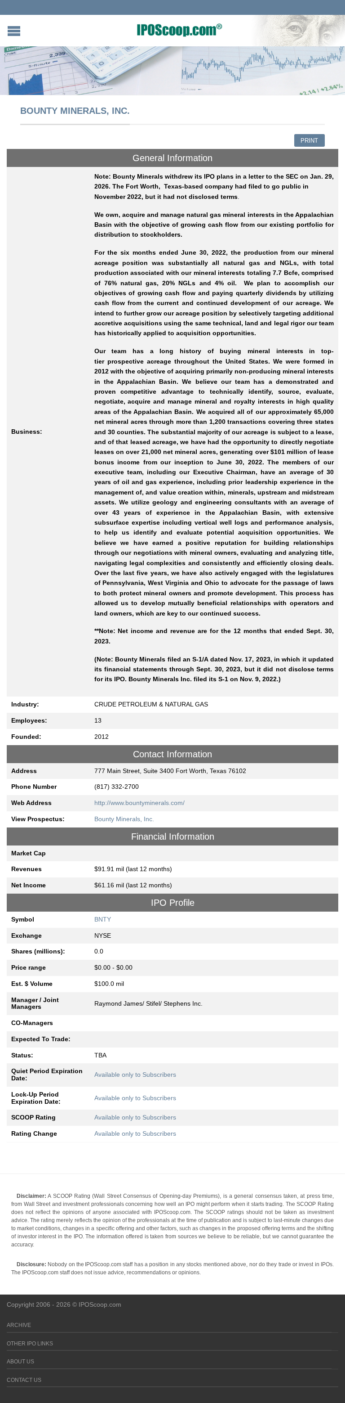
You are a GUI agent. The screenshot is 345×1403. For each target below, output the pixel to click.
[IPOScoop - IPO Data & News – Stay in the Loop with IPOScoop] (180, 29)
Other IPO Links (30, 1343)
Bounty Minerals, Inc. (124, 819)
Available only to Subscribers (135, 1074)
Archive (19, 1325)
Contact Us (24, 1380)
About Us (20, 1361)
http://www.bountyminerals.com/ (139, 802)
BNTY (102, 919)
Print (309, 140)
